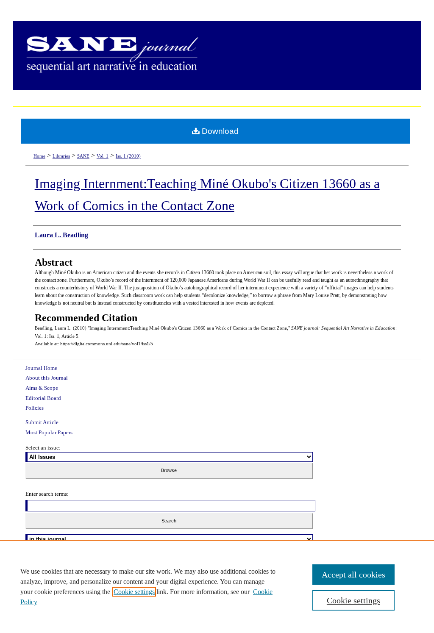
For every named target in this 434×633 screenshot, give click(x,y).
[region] (217, 586)
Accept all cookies (353, 574)
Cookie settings (134, 591)
